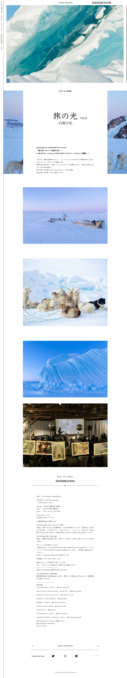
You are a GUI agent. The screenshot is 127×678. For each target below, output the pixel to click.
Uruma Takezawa (1, 7)
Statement (1, 18)
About (1, 30)
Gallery (1, 25)
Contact (1, 48)
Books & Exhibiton (1, 39)
